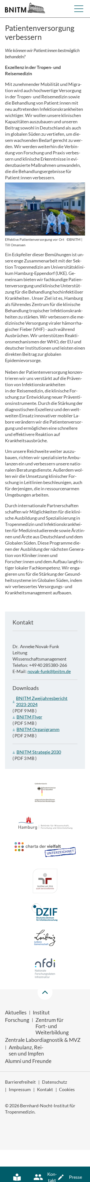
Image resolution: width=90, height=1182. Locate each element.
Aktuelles (15, 1012)
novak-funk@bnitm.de (49, 671)
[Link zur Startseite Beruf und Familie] (45, 882)
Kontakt (45, 1089)
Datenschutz (54, 1082)
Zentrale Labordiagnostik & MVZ (42, 1040)
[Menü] (78, 8)
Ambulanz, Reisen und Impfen (26, 1050)
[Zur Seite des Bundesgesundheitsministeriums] (45, 793)
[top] (45, 992)
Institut (41, 1012)
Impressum (20, 1089)
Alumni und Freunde (28, 1061)
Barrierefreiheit (20, 1082)
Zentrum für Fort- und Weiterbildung (52, 1026)
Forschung (17, 1020)
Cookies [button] (67, 1089)
